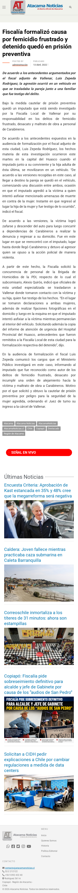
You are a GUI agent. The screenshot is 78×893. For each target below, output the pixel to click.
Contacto (45, 856)
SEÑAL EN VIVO (23, 452)
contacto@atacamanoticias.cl (20, 868)
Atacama (8, 423)
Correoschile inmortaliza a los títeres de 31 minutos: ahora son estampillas (35, 618)
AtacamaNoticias (47, 423)
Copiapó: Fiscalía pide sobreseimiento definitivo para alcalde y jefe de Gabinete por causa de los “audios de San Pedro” (38, 684)
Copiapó (40, 428)
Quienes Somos (48, 840)
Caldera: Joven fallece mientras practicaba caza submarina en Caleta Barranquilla (34, 555)
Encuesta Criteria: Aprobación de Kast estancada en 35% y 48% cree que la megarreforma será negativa (38, 491)
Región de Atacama (14, 433)
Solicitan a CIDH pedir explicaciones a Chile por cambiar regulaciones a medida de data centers (36, 762)
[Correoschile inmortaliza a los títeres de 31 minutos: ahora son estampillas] (39, 646)
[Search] (70, 7)
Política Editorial (49, 851)
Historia (45, 845)
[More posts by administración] (6, 61)
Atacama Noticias (26, 423)
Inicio (43, 835)
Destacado (53, 428)
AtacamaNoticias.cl (14, 428)
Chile (29, 428)
